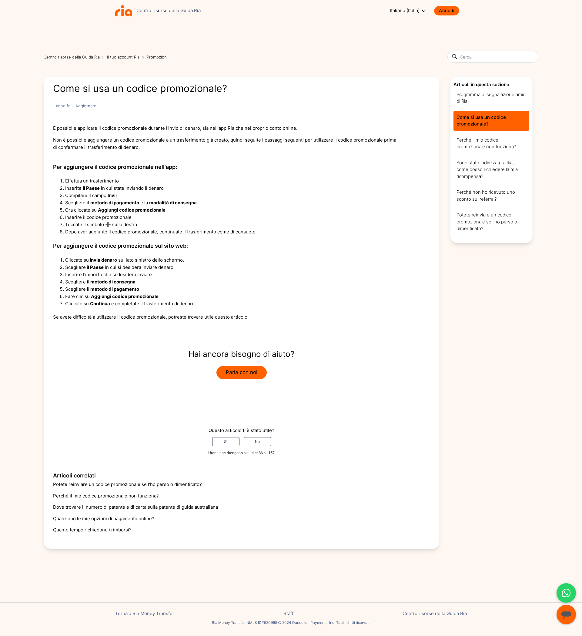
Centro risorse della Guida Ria (72, 57)
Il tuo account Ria (124, 57)
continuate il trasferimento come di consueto (207, 232)
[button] (450, 11)
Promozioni (157, 57)
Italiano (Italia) (405, 10)
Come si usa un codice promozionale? (481, 120)
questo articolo (231, 317)
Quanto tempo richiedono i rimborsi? (92, 530)
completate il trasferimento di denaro (155, 303)
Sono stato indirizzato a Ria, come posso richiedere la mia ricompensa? (487, 169)
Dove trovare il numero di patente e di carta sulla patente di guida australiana (135, 507)
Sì (225, 441)
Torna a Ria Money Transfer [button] (144, 613)
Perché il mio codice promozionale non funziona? (106, 496)
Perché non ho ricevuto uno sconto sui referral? (486, 195)
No (257, 441)
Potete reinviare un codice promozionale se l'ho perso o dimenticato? (127, 484)
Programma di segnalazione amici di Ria (491, 98)
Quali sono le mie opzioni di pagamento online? (103, 518)
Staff (288, 613)
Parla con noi (241, 372)
